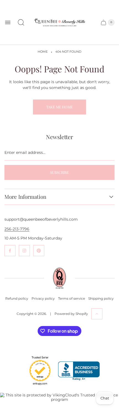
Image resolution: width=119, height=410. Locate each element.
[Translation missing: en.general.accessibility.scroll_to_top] (96, 313)
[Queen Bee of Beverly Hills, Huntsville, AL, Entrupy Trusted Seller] (37, 386)
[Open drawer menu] (8, 22)
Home (43, 52)
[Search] (21, 22)
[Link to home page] (59, 278)
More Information (25, 196)
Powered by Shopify (71, 314)
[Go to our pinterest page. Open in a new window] (38, 250)
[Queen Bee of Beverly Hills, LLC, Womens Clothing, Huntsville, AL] (79, 371)
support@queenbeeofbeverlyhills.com (41, 219)
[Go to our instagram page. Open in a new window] (24, 250)
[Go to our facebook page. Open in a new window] (9, 250)
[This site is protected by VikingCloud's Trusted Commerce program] (59, 397)
